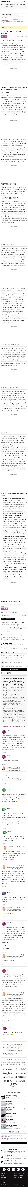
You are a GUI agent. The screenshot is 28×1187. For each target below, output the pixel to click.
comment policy (7, 680)
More (24, 4)
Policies (3, 1177)
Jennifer (9, 892)
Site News (4, 36)
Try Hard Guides (18, 1175)
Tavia (8, 789)
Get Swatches (14, 669)
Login (23, 1)
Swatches (19, 4)
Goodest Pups (18, 1177)
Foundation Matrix (13, 5)
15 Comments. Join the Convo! (11, 601)
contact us (18, 690)
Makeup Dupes (7, 5)
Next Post (24, 615)
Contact (3, 1175)
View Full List (14, 1089)
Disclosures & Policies (12, 612)
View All (16, 15)
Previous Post (5, 615)
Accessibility (4, 1184)
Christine (19, 36)
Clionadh (3, 19)
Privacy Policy (5, 1181)
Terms (3, 1182)
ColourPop (4, 21)
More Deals (14, 1143)
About (3, 1173)
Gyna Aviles (10, 922)
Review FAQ (4, 1179)
